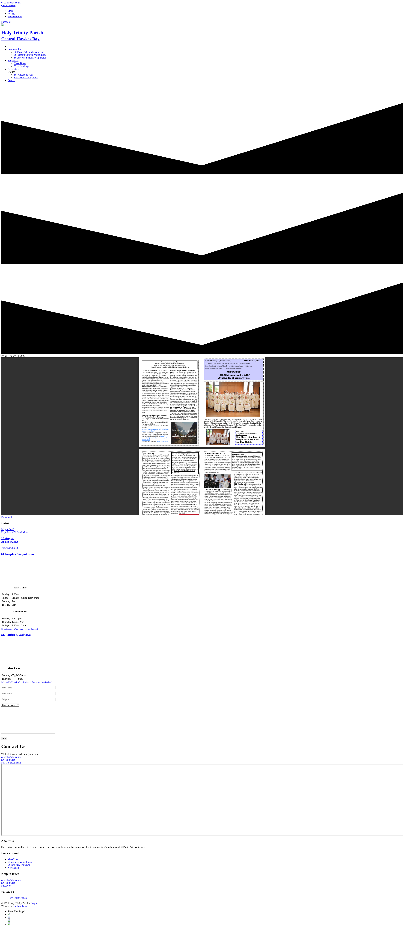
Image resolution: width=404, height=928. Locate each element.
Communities (14, 49)
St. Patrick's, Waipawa (16, 634)
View (4, 547)
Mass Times (20, 63)
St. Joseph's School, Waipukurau (30, 57)
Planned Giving (15, 16)
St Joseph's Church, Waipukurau (30, 54)
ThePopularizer (20, 906)
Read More (22, 532)
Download (6, 517)
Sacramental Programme (26, 77)
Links (10, 10)
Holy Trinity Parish (17, 897)
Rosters (11, 13)
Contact (11, 80)
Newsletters (13, 69)
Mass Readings (21, 66)
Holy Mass (13, 60)
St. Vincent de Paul (23, 74)
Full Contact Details (11, 762)
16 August (9, 540)
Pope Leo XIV (8, 532)
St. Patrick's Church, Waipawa (29, 52)
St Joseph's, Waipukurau (17, 554)
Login (34, 903)
